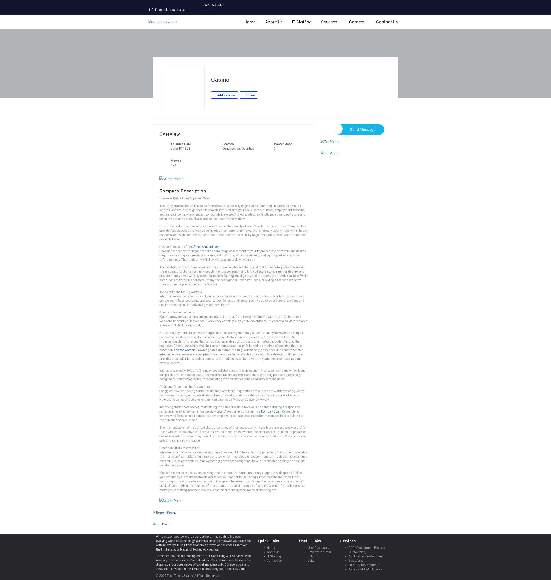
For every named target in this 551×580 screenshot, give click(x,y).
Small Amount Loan (206, 246)
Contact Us (387, 22)
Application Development (366, 556)
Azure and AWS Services (365, 569)
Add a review (226, 95)
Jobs (311, 560)
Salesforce (356, 560)
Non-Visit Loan (271, 411)
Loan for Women (183, 350)
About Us (274, 22)
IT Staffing (302, 22)
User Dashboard (319, 547)
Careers (356, 22)
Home (250, 22)
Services (329, 22)
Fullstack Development (364, 565)
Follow (250, 95)
